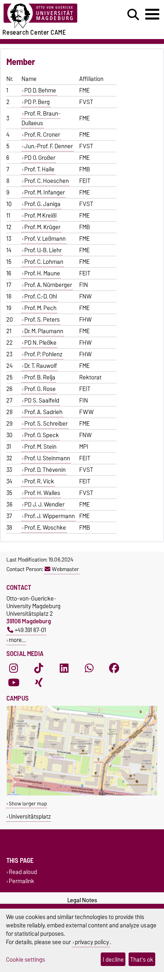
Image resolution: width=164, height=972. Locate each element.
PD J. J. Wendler (44, 504)
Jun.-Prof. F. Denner (48, 146)
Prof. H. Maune (42, 273)
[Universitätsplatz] (82, 794)
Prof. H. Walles (42, 493)
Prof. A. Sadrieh (43, 412)
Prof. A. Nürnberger (48, 285)
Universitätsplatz (30, 816)
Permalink (21, 881)
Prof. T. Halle (39, 169)
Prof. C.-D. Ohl (40, 296)
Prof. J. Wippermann (49, 516)
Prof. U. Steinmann (47, 458)
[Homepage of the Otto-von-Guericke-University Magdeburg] (50, 16)
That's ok (141, 959)
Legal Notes (82, 900)
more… (17, 640)
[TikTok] (38, 668)
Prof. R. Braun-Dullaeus (41, 118)
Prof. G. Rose (40, 389)
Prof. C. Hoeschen (46, 181)
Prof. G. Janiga (42, 204)
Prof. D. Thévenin (45, 470)
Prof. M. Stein (40, 447)
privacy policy (92, 942)
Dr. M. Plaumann (43, 331)
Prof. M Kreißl (40, 215)
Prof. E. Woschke (45, 527)
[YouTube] (13, 682)
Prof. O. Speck (41, 435)
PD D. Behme (40, 90)
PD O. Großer (39, 158)
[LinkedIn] (64, 668)
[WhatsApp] (89, 668)
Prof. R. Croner (42, 134)
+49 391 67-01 (30, 630)
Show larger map (28, 803)
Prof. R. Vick (39, 481)
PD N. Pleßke (40, 343)
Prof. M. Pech (40, 308)
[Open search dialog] (133, 14)
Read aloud (23, 872)
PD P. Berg (37, 102)
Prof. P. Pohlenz (43, 354)
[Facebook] (114, 668)
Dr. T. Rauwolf (40, 366)
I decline (113, 959)
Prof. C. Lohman (43, 262)
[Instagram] (13, 668)
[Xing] (38, 682)
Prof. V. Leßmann (45, 238)
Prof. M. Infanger (44, 192)
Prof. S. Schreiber (46, 423)
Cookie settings (25, 959)
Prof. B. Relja (39, 377)
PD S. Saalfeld (41, 400)
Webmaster (65, 569)
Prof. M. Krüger (42, 227)
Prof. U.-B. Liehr (43, 250)
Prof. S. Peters (42, 319)
